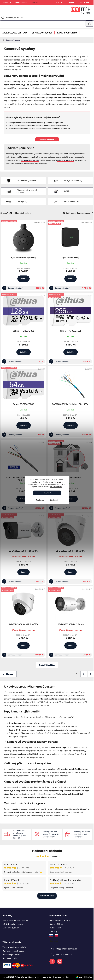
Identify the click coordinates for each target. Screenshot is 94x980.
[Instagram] (59, 961)
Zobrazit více (47, 896)
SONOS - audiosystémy (12, 924)
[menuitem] (14, 33)
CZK (58, 2)
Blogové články (56, 924)
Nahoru (9, 674)
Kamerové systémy (10, 927)
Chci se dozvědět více (47, 139)
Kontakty (53, 931)
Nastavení (40, 500)
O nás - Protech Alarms (59, 920)
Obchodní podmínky (11, 954)
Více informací (56, 486)
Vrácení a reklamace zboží (14, 947)
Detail (23, 279)
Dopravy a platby (10, 958)
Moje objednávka (21, 2)
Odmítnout (54, 500)
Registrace (84, 2)
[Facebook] (52, 961)
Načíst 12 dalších (47, 665)
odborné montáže (65, 160)
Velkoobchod (55, 927)
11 (91, 674)
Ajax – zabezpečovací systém (15, 920)
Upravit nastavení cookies (59, 977)
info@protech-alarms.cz (66, 948)
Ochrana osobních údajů (13, 951)
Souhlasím (48, 493)
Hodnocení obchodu (47, 850)
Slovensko (6, 2)
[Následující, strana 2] (84, 674)
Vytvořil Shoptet (85, 977)
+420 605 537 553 (64, 954)
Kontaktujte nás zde (30, 160)
